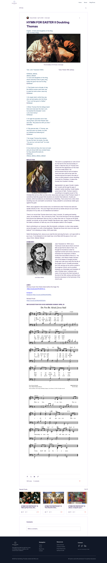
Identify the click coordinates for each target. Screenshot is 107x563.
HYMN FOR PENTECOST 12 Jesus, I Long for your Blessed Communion (76, 506)
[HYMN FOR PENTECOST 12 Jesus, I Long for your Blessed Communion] (77, 498)
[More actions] (79, 18)
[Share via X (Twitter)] (31, 476)
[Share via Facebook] (27, 476)
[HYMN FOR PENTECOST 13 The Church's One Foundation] (53, 498)
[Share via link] (38, 476)
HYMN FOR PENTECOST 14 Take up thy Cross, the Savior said (29, 506)
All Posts (21, 7)
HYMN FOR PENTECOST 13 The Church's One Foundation (53, 506)
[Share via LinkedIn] (34, 476)
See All (86, 489)
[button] (86, 7)
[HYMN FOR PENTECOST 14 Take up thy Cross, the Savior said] (29, 498)
